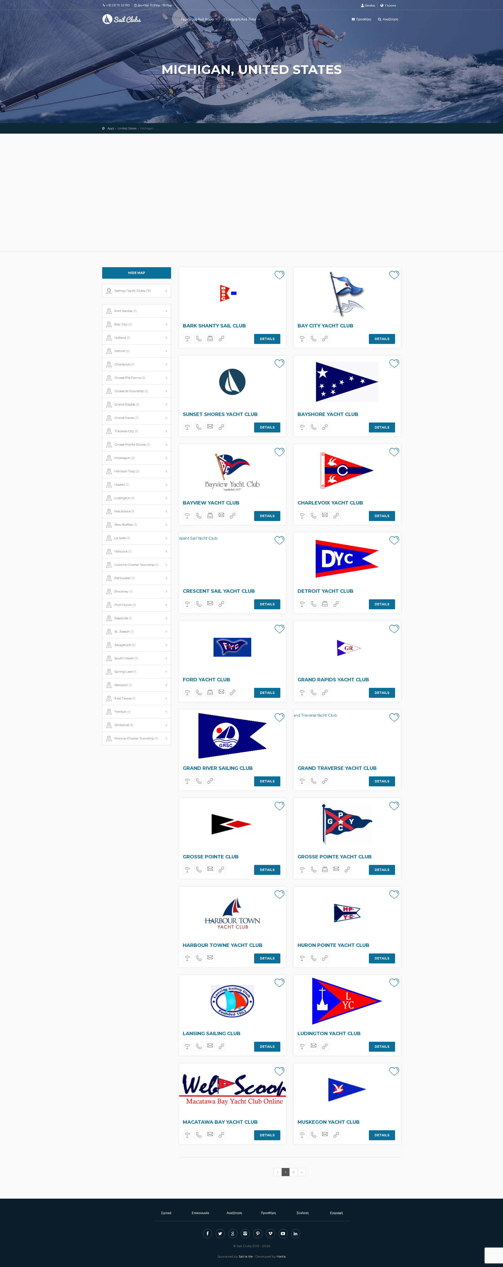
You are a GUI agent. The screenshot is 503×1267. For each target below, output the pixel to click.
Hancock (123, 551)
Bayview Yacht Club (211, 503)
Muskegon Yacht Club (329, 1122)
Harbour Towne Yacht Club (223, 945)
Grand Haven (126, 418)
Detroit (122, 351)
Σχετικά (166, 1213)
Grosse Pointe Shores (132, 444)
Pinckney (123, 591)
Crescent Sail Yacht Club (219, 591)
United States (127, 128)
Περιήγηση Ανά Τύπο (240, 19)
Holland (122, 337)
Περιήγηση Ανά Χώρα (198, 19)
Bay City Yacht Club (325, 326)
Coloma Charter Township (136, 565)
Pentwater (124, 578)
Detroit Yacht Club (325, 591)
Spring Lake (125, 671)
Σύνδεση (303, 1213)
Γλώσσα (390, 5)
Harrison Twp (126, 471)
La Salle (122, 538)
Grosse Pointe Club (211, 857)
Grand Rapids (126, 404)
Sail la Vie (246, 1256)
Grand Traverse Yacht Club (337, 768)
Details (267, 339)
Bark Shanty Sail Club (214, 326)
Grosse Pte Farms (129, 378)
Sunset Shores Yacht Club (220, 414)
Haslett (121, 484)
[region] (251, 192)
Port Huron (125, 605)
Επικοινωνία (200, 1213)
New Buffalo (125, 524)
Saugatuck (124, 645)
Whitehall (123, 725)
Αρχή (110, 128)
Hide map (136, 273)
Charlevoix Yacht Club (330, 503)
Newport (123, 685)
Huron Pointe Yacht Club (333, 945)
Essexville (123, 618)
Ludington (124, 498)
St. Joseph (124, 631)
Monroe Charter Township (136, 738)
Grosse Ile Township (131, 391)
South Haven (126, 658)
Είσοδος (370, 5)
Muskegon (124, 458)
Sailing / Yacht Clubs (132, 291)
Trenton (122, 712)
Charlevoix (124, 364)
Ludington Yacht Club (329, 1033)
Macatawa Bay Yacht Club (220, 1122)
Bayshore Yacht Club (328, 414)
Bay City (123, 324)
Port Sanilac (125, 311)
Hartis (281, 1256)
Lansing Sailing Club (211, 1033)
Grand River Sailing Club (218, 768)
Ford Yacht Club (206, 680)
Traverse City (126, 431)
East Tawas (124, 698)
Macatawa (124, 511)
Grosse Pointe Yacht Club (335, 857)
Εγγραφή (336, 1213)
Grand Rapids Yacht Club (333, 680)
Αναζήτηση (390, 19)
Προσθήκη (363, 19)
